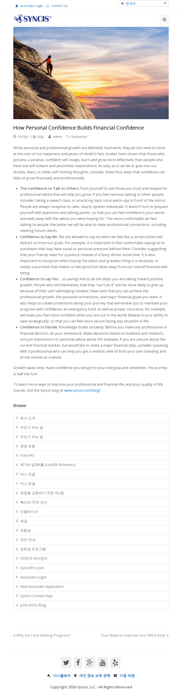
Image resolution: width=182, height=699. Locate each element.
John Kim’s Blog (33, 605)
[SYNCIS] (33, 19)
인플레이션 (29, 511)
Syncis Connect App (36, 595)
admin (57, 136)
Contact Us (59, 6)
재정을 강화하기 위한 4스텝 (42, 492)
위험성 (25, 530)
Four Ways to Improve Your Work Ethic (133, 635)
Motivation (79, 136)
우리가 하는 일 (31, 427)
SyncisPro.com (32, 567)
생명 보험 (27, 446)
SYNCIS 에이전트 (33, 558)
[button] (143, 3)
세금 (23, 521)
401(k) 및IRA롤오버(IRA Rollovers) (47, 464)
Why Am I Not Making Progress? (43, 635)
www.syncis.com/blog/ (82, 390)
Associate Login (31, 6)
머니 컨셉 (27, 474)
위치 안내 (27, 539)
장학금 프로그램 (33, 549)
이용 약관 (127, 675)
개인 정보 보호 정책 (94, 675)
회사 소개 (27, 418)
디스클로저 (62, 675)
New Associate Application (42, 586)
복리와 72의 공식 (33, 502)
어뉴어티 (27, 455)
